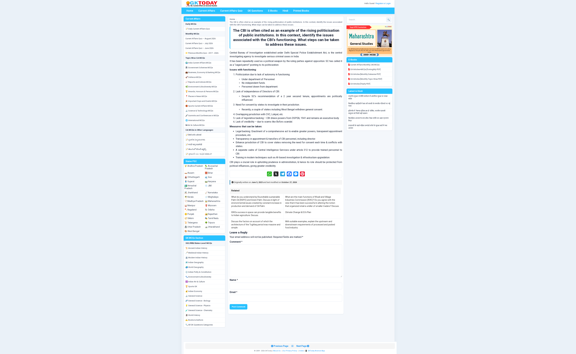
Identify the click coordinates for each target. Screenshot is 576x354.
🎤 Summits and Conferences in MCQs (202, 115)
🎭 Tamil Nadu (212, 218)
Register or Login (383, 3)
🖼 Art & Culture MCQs (194, 125)
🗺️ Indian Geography (194, 262)
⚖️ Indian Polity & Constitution (198, 272)
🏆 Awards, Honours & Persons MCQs (201, 91)
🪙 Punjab (189, 214)
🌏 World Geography (194, 267)
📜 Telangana (191, 222)
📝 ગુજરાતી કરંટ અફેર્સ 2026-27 (198, 154)
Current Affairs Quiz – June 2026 (199, 48)
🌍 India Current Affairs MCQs (198, 63)
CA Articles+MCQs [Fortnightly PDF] (365, 69)
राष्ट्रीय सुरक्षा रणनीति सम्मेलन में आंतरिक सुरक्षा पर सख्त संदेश (367, 97)
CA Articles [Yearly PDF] (360, 84)
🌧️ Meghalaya (211, 197)
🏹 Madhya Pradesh (194, 201)
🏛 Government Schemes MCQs (199, 67)
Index (301, 351)
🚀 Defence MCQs (193, 77)
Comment (236, 241)
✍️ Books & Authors (194, 320)
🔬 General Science (193, 296)
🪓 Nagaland (190, 209)
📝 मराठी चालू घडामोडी (193, 144)
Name (234, 280)
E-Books (273, 10)
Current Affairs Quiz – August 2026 (200, 38)
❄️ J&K (208, 185)
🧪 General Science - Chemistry (198, 310)
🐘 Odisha (209, 209)
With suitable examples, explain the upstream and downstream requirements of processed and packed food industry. (310, 224)
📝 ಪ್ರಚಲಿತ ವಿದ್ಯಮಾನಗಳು (195, 140)
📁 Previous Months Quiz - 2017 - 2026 (201, 53)
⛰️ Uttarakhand (212, 227)
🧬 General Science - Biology (197, 301)
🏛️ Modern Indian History (196, 257)
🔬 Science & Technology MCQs (199, 111)
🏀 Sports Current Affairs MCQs (199, 106)
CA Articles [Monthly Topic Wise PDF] (366, 79)
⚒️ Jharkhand (191, 192)
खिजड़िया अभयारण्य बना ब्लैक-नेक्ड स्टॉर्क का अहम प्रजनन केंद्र (368, 119)
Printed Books (301, 10)
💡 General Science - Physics (197, 305)
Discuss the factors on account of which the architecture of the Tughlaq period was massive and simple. (255, 224)
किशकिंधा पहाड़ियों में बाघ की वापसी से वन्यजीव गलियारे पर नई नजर (369, 104)
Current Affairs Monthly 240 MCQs (365, 65)
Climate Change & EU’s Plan (298, 212)
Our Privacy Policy (290, 351)
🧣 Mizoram (210, 205)
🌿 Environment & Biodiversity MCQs (201, 87)
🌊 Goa (208, 177)
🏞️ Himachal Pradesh (190, 187)
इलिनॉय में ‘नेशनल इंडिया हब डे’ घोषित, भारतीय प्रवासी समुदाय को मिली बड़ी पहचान (366, 112)
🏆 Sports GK (191, 286)
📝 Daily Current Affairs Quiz (197, 29)
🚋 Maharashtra (212, 201)
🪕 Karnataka (211, 192)
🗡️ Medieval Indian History (196, 253)
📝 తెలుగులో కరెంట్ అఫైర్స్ (195, 149)
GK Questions (255, 10)
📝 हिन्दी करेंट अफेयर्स (193, 135)
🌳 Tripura (210, 222)
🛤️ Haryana (210, 181)
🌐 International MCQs (195, 120)
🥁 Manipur (189, 205)
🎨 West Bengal (191, 231)
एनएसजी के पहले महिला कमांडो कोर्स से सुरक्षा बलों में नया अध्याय (367, 126)
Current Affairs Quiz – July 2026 (199, 43)
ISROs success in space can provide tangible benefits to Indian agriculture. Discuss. (256, 213)
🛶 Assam (189, 173)
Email (233, 292)
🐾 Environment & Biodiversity (198, 277)
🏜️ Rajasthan (211, 214)
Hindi (285, 10)
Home (189, 10)
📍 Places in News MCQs (196, 96)
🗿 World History (192, 315)
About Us (276, 351)
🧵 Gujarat (189, 181)
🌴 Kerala (189, 197)
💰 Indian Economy (193, 291)
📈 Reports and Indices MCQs (198, 82)
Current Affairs (206, 10)
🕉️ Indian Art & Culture (195, 281)
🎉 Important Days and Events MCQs (201, 101)
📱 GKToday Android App (315, 351)
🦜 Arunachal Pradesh (211, 167)
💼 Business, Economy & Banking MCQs (202, 72)
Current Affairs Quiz (231, 10)
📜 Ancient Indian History (196, 248)
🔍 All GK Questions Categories (199, 325)
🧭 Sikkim (189, 218)
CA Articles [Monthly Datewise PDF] (365, 74)
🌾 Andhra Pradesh (193, 166)
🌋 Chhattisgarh (192, 177)
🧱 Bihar (209, 173)
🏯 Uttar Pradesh (192, 227)
